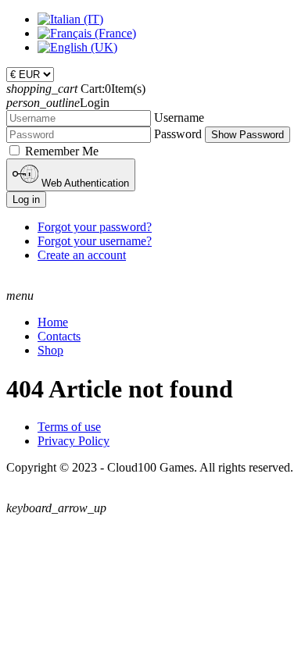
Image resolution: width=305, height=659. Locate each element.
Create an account (82, 255)
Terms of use (69, 426)
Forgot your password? (95, 226)
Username (179, 117)
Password (178, 134)
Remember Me (62, 151)
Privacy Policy (73, 440)
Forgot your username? (95, 241)
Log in (26, 199)
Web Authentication (83, 183)
